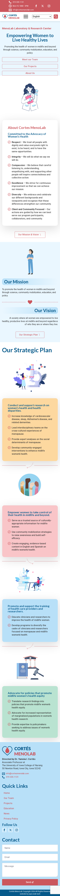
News (6, 813)
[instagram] (49, 6)
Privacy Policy (11, 818)
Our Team (9, 798)
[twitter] (42, 6)
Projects (8, 803)
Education (9, 808)
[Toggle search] (56, 16)
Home (7, 793)
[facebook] (36, 6)
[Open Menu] (26, 16)
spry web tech (34, 894)
